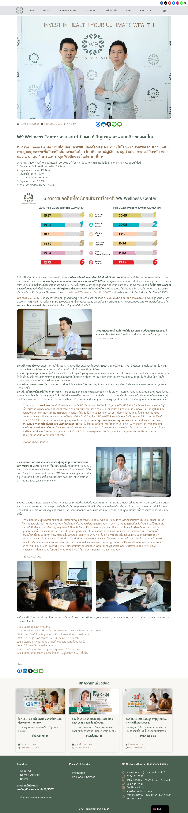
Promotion (91, 10)
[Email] (119, 124)
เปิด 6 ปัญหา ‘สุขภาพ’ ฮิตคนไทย (33, 627)
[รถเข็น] (164, 10)
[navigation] (160, 809)
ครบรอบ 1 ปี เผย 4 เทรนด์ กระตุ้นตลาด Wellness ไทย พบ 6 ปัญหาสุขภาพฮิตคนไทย (60, 631)
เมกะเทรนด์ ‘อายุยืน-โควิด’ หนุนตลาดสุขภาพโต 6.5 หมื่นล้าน (48, 649)
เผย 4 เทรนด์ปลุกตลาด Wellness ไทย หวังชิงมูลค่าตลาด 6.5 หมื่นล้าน (52, 653)
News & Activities (29, 124)
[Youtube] (169, 3)
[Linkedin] (103, 124)
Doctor (46, 10)
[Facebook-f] (161, 3)
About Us (144, 10)
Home (31, 10)
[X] (108, 124)
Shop (128, 10)
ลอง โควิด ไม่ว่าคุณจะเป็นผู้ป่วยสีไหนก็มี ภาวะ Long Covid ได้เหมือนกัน (92, 721)
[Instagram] (177, 3)
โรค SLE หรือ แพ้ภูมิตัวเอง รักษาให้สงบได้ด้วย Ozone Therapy (40, 721)
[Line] (114, 124)
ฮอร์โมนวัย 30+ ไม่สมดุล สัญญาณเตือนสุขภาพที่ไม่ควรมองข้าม (146, 721)
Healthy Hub (111, 10)
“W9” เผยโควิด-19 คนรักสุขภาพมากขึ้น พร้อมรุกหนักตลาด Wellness (53, 634)
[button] (185, 3)
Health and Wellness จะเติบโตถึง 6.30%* (89, 292)
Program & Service (68, 10)
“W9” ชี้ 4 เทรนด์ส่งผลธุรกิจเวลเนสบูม (37, 646)
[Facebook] (98, 124)
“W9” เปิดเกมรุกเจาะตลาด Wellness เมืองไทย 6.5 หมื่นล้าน (48, 638)
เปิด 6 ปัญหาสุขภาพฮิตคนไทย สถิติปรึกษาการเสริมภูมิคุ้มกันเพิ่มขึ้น (51, 642)
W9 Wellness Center (28, 298)
